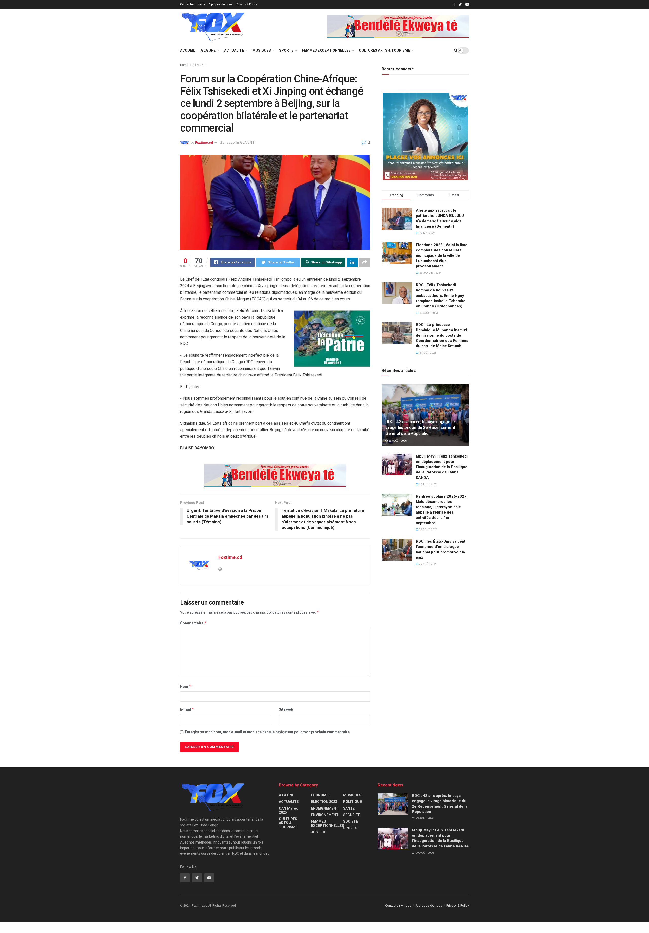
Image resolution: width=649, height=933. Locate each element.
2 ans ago (227, 142)
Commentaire (193, 622)
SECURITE (351, 815)
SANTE (349, 808)
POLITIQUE (352, 802)
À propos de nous (220, 4)
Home (184, 65)
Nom (185, 686)
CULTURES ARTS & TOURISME (384, 50)
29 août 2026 (397, 440)
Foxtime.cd (204, 142)
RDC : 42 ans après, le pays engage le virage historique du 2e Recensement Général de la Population (420, 427)
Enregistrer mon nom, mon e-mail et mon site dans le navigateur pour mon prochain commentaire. (268, 732)
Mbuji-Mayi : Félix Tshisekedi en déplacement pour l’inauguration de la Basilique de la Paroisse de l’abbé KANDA (442, 467)
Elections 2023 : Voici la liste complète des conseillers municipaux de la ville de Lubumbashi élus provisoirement (441, 255)
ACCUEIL (187, 50)
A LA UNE (208, 50)
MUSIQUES (261, 50)
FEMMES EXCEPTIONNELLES (326, 50)
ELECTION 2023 (324, 802)
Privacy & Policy (247, 4)
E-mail (187, 709)
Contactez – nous (192, 4)
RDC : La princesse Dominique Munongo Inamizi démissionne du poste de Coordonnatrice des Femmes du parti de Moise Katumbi (442, 335)
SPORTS (286, 50)
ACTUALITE (234, 50)
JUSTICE (318, 832)
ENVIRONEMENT (325, 815)
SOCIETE (350, 821)
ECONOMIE (320, 795)
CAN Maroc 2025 (288, 810)
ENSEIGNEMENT (324, 808)
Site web (286, 709)
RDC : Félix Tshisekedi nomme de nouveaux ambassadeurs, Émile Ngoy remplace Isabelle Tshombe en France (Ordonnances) (440, 295)
